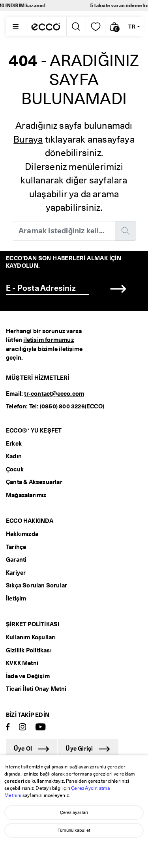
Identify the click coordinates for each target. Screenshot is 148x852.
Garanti (16, 559)
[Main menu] (15, 26)
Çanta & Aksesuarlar (34, 482)
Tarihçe (16, 547)
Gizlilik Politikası (29, 650)
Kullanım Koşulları (31, 637)
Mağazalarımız (26, 495)
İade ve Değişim (28, 676)
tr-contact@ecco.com (54, 393)
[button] (114, 26)
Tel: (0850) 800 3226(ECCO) (66, 406)
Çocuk (15, 469)
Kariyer (16, 572)
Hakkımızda (22, 534)
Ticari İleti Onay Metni (36, 688)
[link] (95, 26)
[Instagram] (22, 727)
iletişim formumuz (48, 339)
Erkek (14, 443)
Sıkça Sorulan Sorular (36, 585)
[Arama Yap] (75, 26)
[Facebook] (8, 727)
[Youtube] (41, 727)
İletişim (16, 598)
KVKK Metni (22, 663)
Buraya (28, 139)
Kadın (14, 456)
